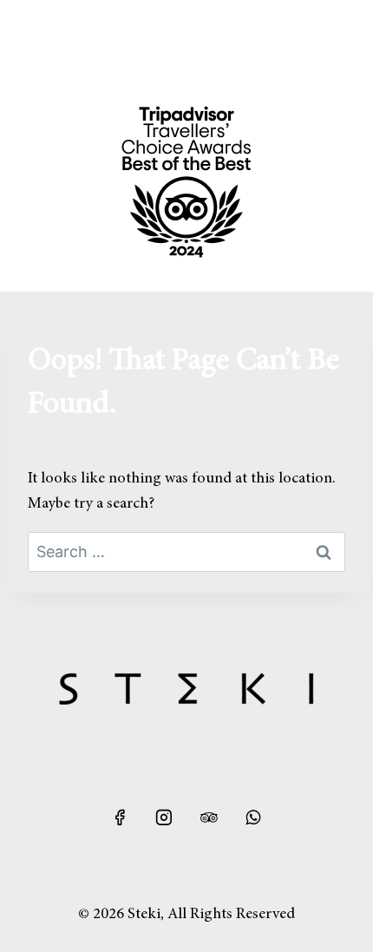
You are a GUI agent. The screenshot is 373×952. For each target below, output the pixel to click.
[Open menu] (41, 34)
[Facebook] (119, 817)
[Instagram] (164, 817)
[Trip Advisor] (209, 817)
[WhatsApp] (253, 817)
